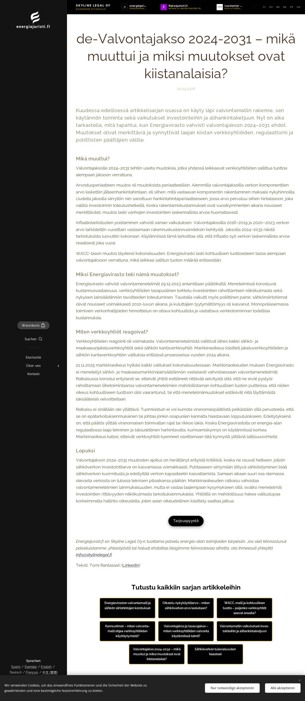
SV (271, 7)
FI (264, 7)
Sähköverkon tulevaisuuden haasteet (215, 651)
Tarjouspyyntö (186, 521)
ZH (298, 7)
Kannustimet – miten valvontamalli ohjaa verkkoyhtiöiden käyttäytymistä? (127, 631)
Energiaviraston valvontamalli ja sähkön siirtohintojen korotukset (127, 605)
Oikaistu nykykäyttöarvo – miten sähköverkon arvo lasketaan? (186, 605)
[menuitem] (33, 357)
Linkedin (131, 565)
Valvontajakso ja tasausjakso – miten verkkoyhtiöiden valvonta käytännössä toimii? (186, 631)
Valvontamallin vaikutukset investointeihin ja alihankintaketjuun (244, 628)
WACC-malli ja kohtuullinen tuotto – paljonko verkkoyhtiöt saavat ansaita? (244, 608)
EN (278, 7)
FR (291, 7)
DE (284, 7)
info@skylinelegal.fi (94, 554)
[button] (33, 339)
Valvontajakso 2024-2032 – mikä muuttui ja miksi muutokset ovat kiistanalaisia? (157, 654)
